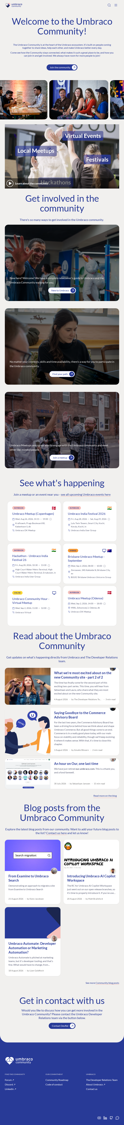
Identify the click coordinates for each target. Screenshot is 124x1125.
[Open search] (109, 5)
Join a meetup (60, 457)
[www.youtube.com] (99, 1119)
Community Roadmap (57, 1079)
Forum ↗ (9, 1079)
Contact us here (56, 833)
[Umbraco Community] (13, 5)
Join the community (60, 67)
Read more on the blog (105, 795)
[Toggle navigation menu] (116, 5)
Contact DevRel (60, 1025)
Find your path (60, 374)
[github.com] (111, 1119)
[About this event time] (50, 519)
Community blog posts (107, 982)
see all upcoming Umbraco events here (86, 494)
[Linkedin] (105, 1119)
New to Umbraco (60, 290)
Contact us (91, 1089)
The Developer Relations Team (101, 1079)
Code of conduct (54, 1084)
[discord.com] (117, 1119)
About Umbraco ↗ (95, 1084)
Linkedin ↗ (10, 1089)
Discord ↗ (10, 1084)
